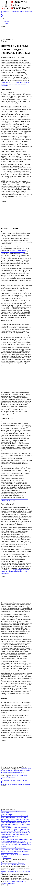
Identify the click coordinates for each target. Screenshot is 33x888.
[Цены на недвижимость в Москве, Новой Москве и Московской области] (15, 9)
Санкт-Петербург (25, 824)
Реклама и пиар (12, 863)
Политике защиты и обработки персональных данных (13, 882)
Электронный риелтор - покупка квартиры (15, 833)
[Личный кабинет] (2, 15)
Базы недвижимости (7, 814)
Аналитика (23, 11)
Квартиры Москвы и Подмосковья (11, 821)
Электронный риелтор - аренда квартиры (14, 835)
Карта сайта (7, 858)
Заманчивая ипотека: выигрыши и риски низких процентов (13, 251)
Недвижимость (6, 11)
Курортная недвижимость (18, 822)
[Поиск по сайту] (3, 15)
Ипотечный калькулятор (21, 831)
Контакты (21, 863)
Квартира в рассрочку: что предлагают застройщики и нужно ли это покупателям (15, 571)
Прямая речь (5, 851)
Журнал (29, 11)
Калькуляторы (15, 11)
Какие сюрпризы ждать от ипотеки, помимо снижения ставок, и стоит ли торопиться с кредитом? (15, 83)
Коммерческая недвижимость (10, 824)
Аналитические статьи (8, 848)
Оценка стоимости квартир (9, 827)
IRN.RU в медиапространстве (16, 864)
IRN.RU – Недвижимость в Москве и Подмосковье (15, 776)
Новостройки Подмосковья (14, 817)
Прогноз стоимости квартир (15, 829)
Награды (3, 864)
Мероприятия (13, 853)
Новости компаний (16, 849)
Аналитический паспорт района (11, 843)
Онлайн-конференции (16, 851)
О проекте (4, 13)
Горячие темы (27, 849)
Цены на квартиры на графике (10, 839)
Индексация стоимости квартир (11, 832)
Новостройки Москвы (8, 816)
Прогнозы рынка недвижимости (20, 844)
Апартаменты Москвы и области (18, 819)
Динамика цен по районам (16, 841)
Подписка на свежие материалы (11, 854)
